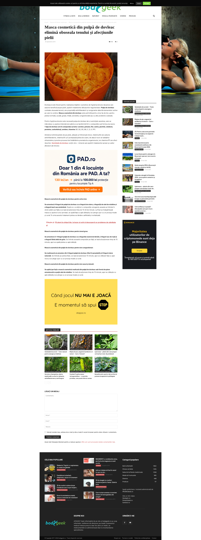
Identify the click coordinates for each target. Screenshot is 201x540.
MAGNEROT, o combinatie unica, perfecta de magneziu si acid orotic (106, 461)
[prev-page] (46, 382)
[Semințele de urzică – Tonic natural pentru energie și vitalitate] (56, 342)
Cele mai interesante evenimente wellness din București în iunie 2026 (143, 145)
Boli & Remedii (83, 16)
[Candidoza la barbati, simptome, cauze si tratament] (50, 478)
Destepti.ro (126, 498)
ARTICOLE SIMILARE (52, 330)
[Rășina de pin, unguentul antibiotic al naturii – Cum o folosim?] (81, 342)
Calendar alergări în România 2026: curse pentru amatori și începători (145, 177)
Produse (132, 16)
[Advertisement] (138, 55)
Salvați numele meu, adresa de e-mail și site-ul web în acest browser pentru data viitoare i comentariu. (82, 432)
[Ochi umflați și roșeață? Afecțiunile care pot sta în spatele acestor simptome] (127, 209)
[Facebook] (47, 46)
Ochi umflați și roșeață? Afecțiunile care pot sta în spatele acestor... (143, 209)
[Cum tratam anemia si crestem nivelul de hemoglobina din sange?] (89, 495)
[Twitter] (51, 46)
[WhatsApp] (61, 46)
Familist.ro (126, 502)
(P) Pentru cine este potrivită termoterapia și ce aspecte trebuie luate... (144, 134)
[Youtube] (130, 523)
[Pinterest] (56, 46)
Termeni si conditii (127, 538)
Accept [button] (146, 3)
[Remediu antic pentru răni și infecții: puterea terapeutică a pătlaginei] (106, 364)
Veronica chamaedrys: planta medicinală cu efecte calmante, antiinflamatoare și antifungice (54, 376)
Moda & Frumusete (109, 16)
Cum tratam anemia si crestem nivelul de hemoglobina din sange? (106, 495)
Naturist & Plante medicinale (58, 22)
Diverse (123, 16)
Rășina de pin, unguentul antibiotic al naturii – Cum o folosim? (144, 121)
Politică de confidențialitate (142, 538)
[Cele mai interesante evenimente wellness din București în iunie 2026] (127, 145)
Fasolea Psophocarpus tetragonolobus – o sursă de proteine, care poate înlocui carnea (81, 376)
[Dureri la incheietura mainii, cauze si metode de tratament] (50, 498)
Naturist (95, 16)
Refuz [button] (132, 3)
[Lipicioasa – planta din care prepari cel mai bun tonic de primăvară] (106, 342)
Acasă (46, 22)
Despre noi (117, 538)
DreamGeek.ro (127, 500)
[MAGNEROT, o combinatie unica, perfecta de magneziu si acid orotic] (89, 460)
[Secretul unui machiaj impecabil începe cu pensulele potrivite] (127, 199)
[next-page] (49, 382)
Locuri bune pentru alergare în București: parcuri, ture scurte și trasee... (145, 156)
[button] (153, 16)
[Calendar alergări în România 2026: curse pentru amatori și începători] (127, 178)
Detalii (139, 3)
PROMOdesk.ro (127, 492)
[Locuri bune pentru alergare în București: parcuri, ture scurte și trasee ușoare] (127, 156)
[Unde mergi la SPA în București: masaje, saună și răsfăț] (127, 168)
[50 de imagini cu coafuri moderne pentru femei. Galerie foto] (89, 483)
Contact (154, 538)
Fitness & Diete (69, 16)
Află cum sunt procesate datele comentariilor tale (98, 442)
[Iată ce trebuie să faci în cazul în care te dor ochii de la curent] (89, 473)
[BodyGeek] (100, 7)
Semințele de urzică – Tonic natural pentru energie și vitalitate (144, 109)
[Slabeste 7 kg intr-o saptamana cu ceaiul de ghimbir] (50, 468)
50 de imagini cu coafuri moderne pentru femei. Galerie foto (106, 482)
